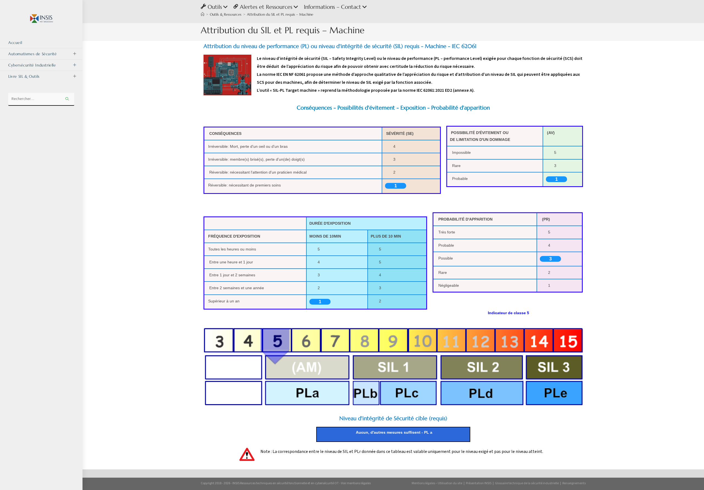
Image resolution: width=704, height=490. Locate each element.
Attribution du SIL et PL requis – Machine (280, 14)
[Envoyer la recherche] (67, 99)
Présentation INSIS (478, 483)
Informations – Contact (332, 7)
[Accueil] (202, 14)
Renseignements (574, 483)
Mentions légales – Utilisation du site (437, 483)
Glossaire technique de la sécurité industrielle (527, 483)
